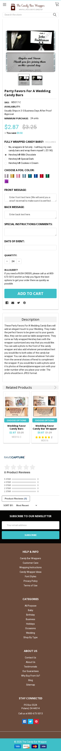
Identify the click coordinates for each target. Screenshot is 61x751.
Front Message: (15, 190)
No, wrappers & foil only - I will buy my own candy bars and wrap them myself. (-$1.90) (31, 149)
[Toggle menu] (4, 4)
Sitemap (30, 684)
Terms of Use (30, 585)
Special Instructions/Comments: (28, 224)
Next (55, 387)
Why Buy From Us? (30, 675)
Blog (30, 680)
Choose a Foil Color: (19, 170)
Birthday (30, 614)
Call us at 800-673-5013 (30, 713)
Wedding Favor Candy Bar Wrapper (45, 427)
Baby (30, 610)
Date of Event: (14, 241)
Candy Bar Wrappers (30, 558)
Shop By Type (30, 637)
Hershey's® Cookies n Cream (23, 163)
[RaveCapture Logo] (14, 457)
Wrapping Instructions (30, 567)
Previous (51, 387)
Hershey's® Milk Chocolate (22, 154)
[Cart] (58, 4)
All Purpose (30, 605)
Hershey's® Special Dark (21, 159)
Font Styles (30, 576)
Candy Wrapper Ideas (30, 572)
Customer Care (30, 563)
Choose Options (16, 420)
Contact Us (30, 657)
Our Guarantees (30, 671)
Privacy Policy (31, 581)
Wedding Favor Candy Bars (16, 427)
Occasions (30, 628)
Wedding (30, 633)
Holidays (30, 624)
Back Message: (14, 207)
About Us (30, 662)
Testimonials (30, 666)
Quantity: (10, 255)
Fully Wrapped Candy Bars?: (30, 142)
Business (30, 619)
